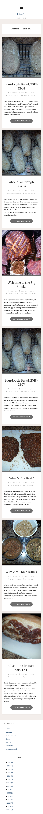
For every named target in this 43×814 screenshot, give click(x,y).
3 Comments (29, 579)
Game (8, 729)
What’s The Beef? (21, 478)
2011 (10, 776)
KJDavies (21, 14)
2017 (10, 769)
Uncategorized (13, 95)
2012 (10, 773)
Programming (11, 735)
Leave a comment (30, 95)
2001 (10, 810)
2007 (10, 789)
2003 (10, 803)
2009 (10, 783)
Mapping (9, 732)
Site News (9, 746)
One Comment (30, 193)
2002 (10, 806)
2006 (10, 793)
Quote (8, 739)
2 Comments (29, 485)
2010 (10, 779)
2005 (10, 796)
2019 (10, 762)
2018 (10, 766)
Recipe (8, 742)
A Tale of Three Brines (21, 572)
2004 (10, 799)
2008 (10, 786)
